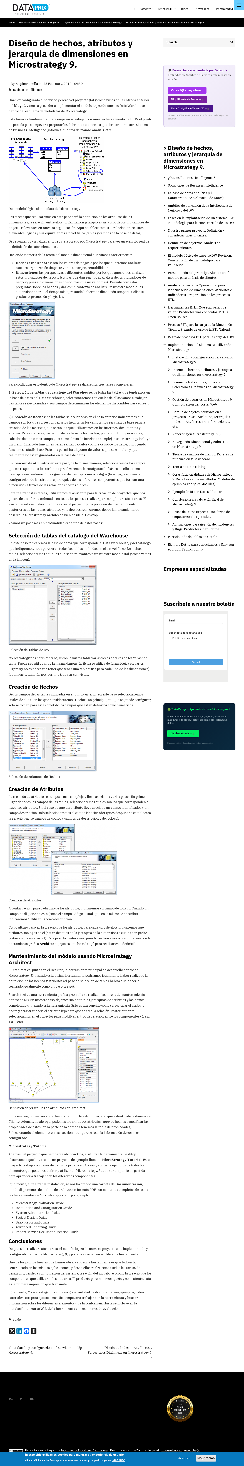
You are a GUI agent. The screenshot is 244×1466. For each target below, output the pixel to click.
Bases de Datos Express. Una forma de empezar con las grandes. (201, 514)
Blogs (186, 9)
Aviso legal (192, 1450)
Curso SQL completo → (186, 90)
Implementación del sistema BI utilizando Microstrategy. (199, 347)
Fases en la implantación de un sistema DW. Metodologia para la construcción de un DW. (201, 220)
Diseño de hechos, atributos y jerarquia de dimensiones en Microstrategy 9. (202, 372)
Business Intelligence (27, 89)
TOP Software (144, 9)
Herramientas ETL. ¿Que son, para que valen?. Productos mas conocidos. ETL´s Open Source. (198, 312)
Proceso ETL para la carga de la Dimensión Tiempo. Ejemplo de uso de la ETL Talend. (200, 327)
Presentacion (171, 1450)
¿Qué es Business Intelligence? (191, 178)
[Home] (31, 8)
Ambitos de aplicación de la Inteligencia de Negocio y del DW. (200, 207)
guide (17, 1319)
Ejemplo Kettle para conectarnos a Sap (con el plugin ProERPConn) (201, 546)
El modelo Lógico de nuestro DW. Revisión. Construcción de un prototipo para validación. (200, 260)
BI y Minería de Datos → (186, 99)
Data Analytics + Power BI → (189, 108)
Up (80, 1348)
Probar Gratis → (182, 733)
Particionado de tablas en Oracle (192, 537)
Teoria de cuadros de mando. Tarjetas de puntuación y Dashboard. (202, 456)
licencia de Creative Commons (84, 1450)
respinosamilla (26, 84)
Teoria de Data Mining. (189, 467)
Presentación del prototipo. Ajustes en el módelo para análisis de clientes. (198, 275)
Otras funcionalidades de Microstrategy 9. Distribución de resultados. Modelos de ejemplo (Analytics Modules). (203, 479)
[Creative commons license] (16, 1450)
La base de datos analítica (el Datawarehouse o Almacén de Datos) (196, 195)
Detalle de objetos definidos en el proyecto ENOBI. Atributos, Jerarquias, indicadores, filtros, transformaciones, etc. (201, 419)
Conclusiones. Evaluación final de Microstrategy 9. (198, 501)
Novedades (202, 9)
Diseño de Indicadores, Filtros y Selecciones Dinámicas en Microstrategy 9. (120, 1352)
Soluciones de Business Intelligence (195, 185)
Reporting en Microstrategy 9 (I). (196, 434)
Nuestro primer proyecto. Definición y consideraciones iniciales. (196, 232)
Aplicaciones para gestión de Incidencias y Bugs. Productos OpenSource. (203, 526)
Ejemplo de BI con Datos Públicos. (197, 492)
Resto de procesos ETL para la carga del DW (201, 337)
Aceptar (184, 1458)
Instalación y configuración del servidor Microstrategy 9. (202, 359)
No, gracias (206, 1458)
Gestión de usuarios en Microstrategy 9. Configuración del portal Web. (202, 401)
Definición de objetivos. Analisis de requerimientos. (194, 245)
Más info (118, 1460)
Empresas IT (167, 9)
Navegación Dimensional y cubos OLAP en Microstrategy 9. (201, 444)
